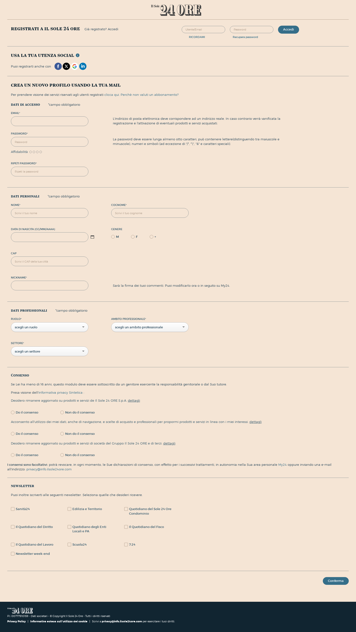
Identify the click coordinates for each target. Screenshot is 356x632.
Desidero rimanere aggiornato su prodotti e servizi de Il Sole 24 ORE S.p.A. (75, 400)
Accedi (288, 29)
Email (15, 113)
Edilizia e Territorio (87, 509)
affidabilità (19, 151)
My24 (283, 464)
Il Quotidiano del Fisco (146, 527)
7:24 (132, 544)
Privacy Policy (16, 621)
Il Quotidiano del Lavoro (34, 544)
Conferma (336, 581)
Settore (17, 343)
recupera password (245, 37)
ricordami (197, 37)
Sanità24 (23, 509)
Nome (15, 205)
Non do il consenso (80, 412)
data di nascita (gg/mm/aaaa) (33, 229)
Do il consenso (27, 412)
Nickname (19, 277)
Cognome (119, 205)
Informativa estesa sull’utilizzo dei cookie (58, 621)
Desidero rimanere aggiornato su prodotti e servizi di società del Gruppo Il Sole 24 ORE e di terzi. (93, 443)
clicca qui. (112, 95)
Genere (116, 229)
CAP (13, 253)
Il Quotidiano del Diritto (34, 527)
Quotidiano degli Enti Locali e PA (89, 529)
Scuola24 (79, 544)
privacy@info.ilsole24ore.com (49, 469)
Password (19, 133)
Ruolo (16, 319)
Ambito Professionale (128, 319)
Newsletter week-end (33, 554)
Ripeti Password (24, 163)
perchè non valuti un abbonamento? (150, 95)
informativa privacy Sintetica (61, 392)
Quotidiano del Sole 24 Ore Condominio (150, 511)
